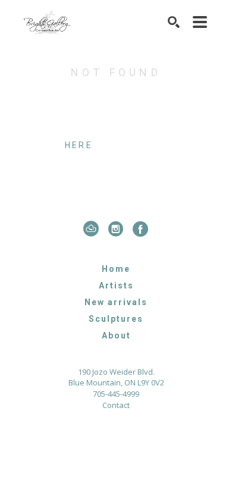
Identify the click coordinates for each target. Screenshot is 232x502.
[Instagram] (118, 229)
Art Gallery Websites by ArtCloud (152, 436)
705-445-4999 (116, 394)
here (79, 145)
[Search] (174, 22)
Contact (116, 405)
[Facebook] (141, 229)
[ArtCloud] (93, 229)
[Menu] (200, 22)
